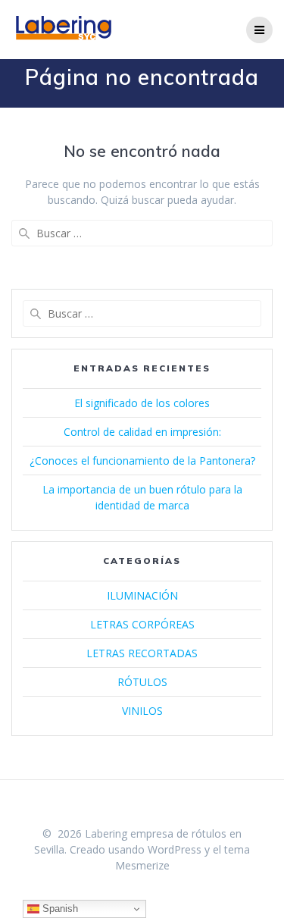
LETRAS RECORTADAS (142, 653)
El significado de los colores (142, 403)
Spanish (58, 908)
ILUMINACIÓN (142, 595)
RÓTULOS (142, 682)
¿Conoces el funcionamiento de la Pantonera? (142, 460)
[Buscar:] (142, 233)
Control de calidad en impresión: (142, 432)
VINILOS (142, 710)
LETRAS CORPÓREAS (142, 624)
